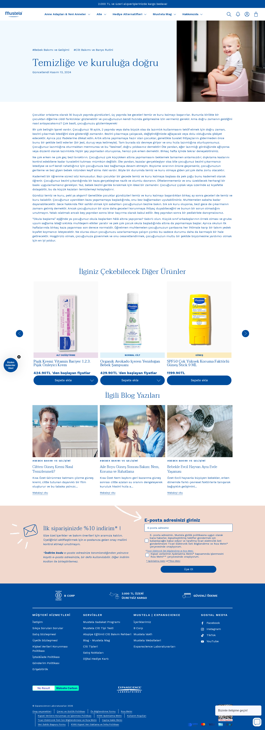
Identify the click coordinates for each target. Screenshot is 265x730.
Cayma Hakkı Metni (112, 720)
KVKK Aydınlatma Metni (109, 716)
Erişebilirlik (40, 669)
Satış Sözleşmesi (44, 634)
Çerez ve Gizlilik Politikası (71, 711)
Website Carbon (66, 688)
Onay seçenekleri (41, 711)
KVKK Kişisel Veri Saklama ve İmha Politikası (95, 724)
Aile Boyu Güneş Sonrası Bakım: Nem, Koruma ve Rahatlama (129, 469)
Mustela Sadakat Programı (101, 622)
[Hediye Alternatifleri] (145, 14)
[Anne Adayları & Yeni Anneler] (89, 14)
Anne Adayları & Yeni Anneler (65, 14)
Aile (99, 14)
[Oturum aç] (247, 14)
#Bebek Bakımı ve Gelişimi (51, 461)
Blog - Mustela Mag (96, 640)
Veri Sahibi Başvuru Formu (52, 724)
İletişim (37, 622)
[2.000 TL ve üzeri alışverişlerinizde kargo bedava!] (133, 4)
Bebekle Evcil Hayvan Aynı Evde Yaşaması (192, 469)
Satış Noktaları (93, 652)
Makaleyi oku (40, 492)
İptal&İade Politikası (46, 657)
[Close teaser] (19, 357)
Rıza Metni (126, 711)
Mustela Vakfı (143, 634)
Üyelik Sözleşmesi (45, 640)
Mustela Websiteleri (147, 640)
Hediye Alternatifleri (127, 14)
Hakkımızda (190, 14)
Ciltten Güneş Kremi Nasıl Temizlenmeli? (52, 469)
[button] (229, 14)
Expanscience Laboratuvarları (154, 646)
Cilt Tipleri (90, 646)
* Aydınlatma (153, 561)
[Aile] (105, 14)
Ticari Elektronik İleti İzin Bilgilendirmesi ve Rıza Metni (67, 720)
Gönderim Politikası (45, 663)
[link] (66, 333)
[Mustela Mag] (175, 14)
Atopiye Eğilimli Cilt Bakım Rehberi (107, 634)
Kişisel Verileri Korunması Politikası (50, 649)
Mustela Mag (162, 14)
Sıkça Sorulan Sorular (47, 628)
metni (162, 561)
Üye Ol (188, 569)
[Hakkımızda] (201, 14)
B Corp (138, 628)
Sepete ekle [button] (63, 380)
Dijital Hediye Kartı (96, 658)
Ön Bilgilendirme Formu (103, 711)
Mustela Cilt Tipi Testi (98, 628)
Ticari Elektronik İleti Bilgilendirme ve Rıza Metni (170, 551)
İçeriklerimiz (142, 622)
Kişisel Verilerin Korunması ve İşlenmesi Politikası (64, 716)
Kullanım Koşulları (136, 716)
